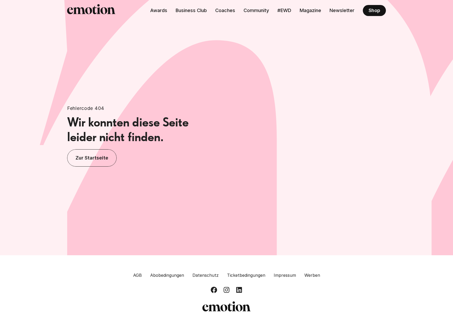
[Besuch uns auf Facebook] (214, 290)
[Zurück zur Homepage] (91, 10)
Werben (312, 275)
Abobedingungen (167, 275)
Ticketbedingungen (246, 275)
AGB (137, 275)
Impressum (285, 275)
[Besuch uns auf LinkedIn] (239, 290)
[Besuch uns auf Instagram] (226, 290)
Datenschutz (205, 275)
